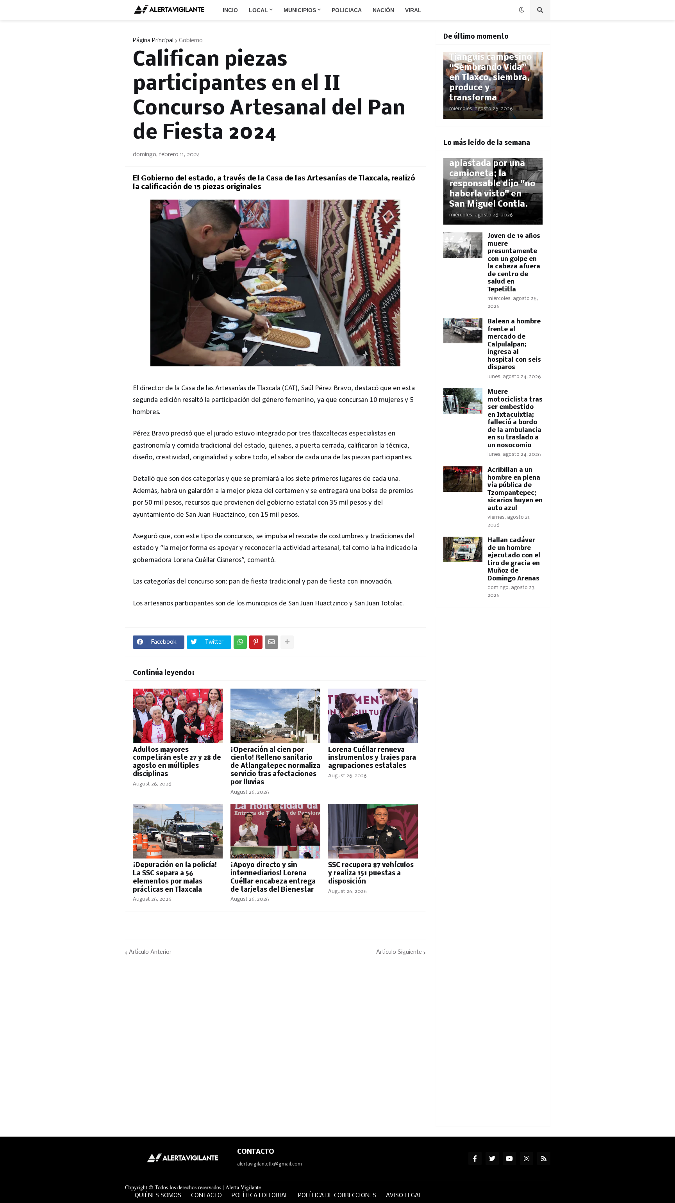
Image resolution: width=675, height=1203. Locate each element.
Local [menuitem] (258, 10)
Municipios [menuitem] (300, 10)
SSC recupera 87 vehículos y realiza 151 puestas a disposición (371, 873)
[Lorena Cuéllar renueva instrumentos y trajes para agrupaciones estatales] (373, 716)
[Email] (271, 642)
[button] (521, 10)
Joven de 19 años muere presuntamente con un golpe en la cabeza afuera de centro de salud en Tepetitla (514, 263)
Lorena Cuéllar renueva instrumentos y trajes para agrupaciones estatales (372, 758)
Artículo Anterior (150, 952)
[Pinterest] (255, 642)
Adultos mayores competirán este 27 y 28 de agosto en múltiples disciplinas (177, 762)
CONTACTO (206, 1195)
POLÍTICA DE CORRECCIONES (337, 1195)
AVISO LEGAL (404, 1195)
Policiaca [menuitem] (347, 10)
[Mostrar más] (287, 642)
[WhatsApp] (240, 642)
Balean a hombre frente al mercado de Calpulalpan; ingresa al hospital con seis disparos (514, 344)
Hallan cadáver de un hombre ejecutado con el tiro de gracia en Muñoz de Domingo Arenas (514, 559)
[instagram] (526, 1158)
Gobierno (191, 40)
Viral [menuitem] (413, 10)
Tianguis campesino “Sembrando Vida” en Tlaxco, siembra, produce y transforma (490, 78)
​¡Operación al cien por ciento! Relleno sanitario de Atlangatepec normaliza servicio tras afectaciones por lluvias (275, 766)
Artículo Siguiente (399, 952)
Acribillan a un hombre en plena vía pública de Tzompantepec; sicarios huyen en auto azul (515, 489)
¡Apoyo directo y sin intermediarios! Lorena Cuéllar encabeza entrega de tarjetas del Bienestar (273, 877)
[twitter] (492, 1158)
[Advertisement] (493, 742)
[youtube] (509, 1158)
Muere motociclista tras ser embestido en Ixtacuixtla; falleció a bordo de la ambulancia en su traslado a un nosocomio (515, 419)
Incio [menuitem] (230, 10)
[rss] (543, 1158)
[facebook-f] (475, 1158)
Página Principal (153, 40)
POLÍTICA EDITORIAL (260, 1195)
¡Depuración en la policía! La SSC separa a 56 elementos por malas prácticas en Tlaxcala (175, 877)
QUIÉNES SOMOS (158, 1195)
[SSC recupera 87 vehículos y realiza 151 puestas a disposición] (373, 831)
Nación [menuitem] (383, 10)
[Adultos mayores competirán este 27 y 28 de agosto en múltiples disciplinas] (178, 716)
